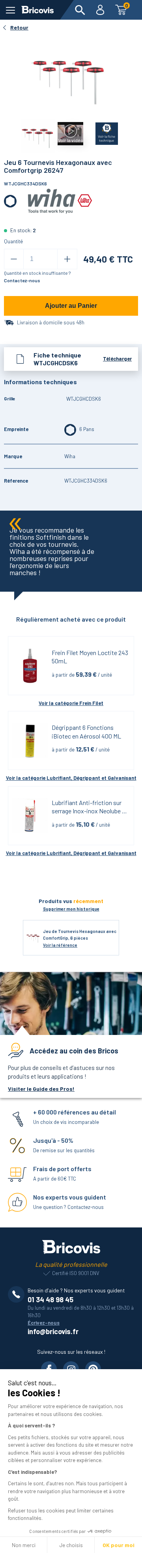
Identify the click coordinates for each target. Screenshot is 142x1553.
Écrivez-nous (44, 1323)
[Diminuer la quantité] (14, 259)
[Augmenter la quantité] (67, 259)
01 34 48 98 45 (50, 1299)
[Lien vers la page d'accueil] (37, 10)
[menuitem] (80, 10)
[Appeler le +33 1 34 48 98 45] (18, 1294)
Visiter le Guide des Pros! (41, 1088)
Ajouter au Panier (71, 305)
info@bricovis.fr (53, 1331)
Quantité (13, 241)
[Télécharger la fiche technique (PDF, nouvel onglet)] (102, 132)
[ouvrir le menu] (10, 10)
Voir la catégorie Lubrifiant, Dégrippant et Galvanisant (71, 778)
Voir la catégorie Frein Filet (71, 703)
